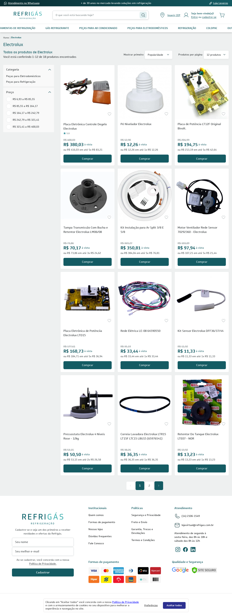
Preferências (151, 605)
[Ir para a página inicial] (28, 15)
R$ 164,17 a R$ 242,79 (26, 113)
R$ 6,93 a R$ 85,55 (24, 99)
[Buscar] (143, 15)
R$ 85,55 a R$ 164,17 (25, 106)
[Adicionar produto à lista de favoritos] (109, 114)
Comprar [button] (87, 158)
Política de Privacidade (125, 602)
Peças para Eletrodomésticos (23, 76)
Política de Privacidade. (43, 563)
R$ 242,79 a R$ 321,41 (26, 119)
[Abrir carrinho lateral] (222, 15)
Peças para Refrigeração (20, 81)
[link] (57, 28)
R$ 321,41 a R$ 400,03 (26, 126)
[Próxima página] (158, 485)
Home (6, 37)
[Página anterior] (130, 485)
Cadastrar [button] (43, 572)
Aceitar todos (174, 605)
